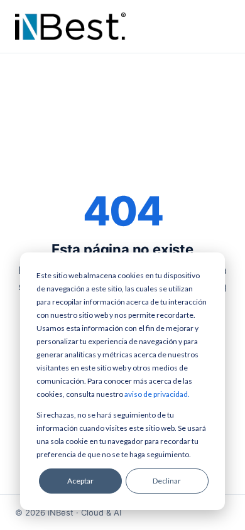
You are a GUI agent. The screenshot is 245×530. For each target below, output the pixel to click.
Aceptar (80, 480)
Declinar (167, 480)
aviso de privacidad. (157, 394)
